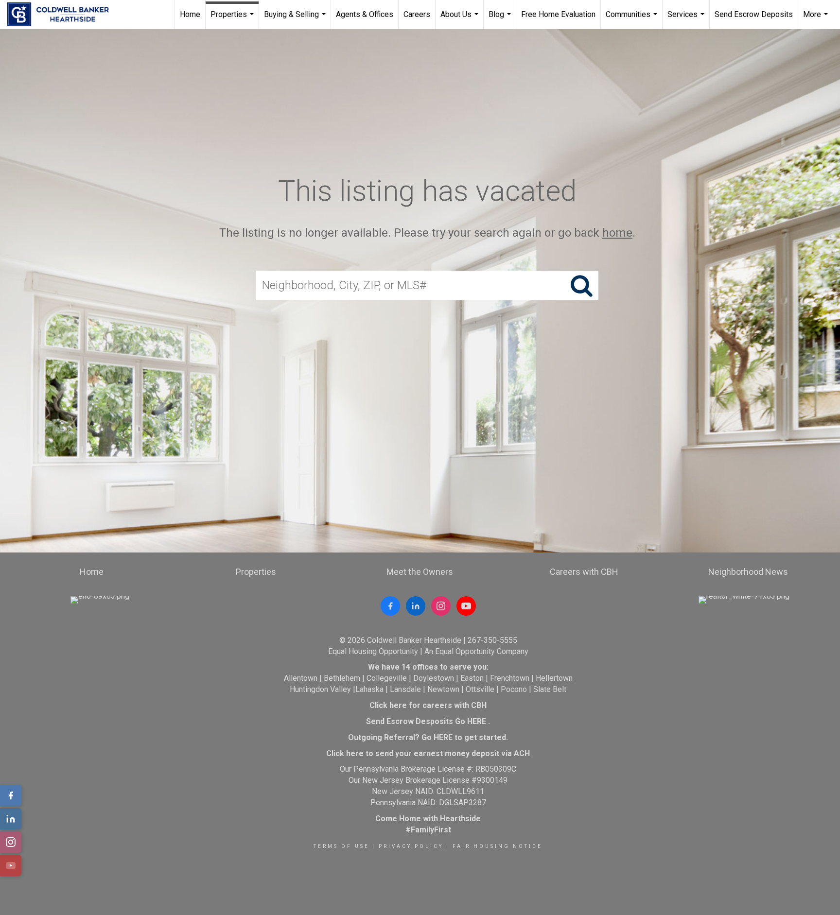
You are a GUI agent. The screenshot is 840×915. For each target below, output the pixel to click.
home (617, 233)
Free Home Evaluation (558, 14)
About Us (460, 19)
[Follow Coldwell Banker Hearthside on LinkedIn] (415, 606)
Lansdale (405, 689)
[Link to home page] (63, 14)
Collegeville (387, 678)
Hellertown (554, 678)
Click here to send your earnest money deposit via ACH (428, 753)
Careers (416, 14)
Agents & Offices (364, 14)
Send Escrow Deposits (754, 14)
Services (687, 19)
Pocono (514, 689)
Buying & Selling (296, 19)
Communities (633, 19)
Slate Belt (549, 689)
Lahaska (369, 689)
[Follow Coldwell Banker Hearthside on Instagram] (441, 606)
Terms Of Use (341, 846)
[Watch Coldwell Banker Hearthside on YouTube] (466, 606)
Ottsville (480, 689)
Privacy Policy (411, 846)
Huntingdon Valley (320, 689)
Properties (233, 19)
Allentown (300, 678)
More (816, 19)
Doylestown (433, 678)
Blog (501, 19)
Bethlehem (342, 678)
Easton (472, 678)
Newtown (443, 689)
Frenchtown (509, 678)
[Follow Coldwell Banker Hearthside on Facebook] (390, 606)
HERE (476, 721)
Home (190, 14)
